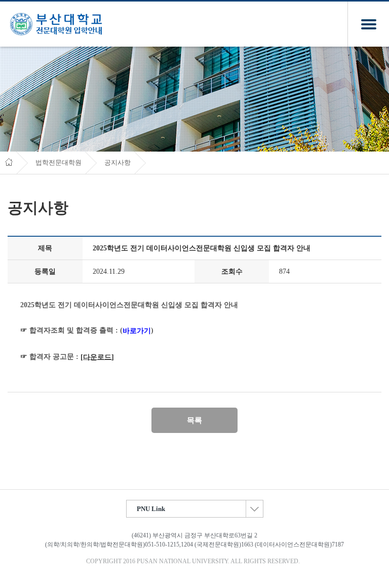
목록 (194, 420)
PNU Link (151, 509)
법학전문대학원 (58, 162)
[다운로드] (97, 357)
